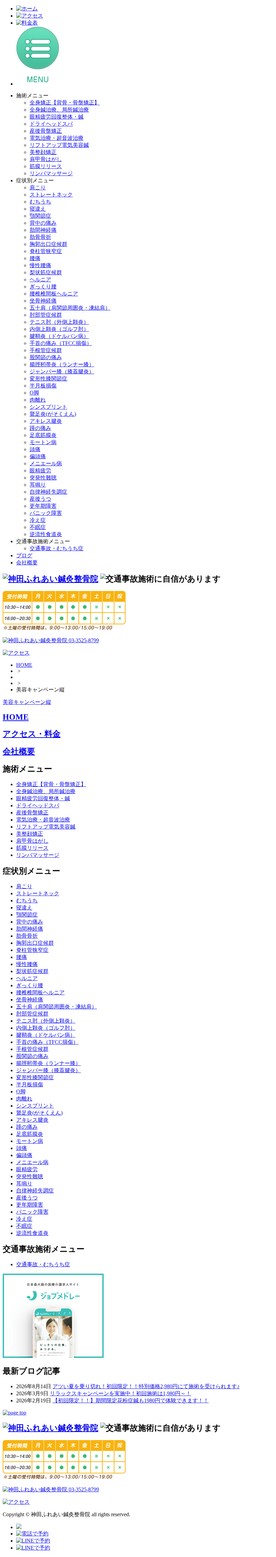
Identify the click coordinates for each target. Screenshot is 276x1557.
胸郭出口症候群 (48, 244)
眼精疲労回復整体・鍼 (56, 117)
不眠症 (38, 527)
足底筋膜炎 (43, 435)
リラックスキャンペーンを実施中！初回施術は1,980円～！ (120, 1393)
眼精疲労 (40, 470)
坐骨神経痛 (43, 301)
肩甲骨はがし (46, 159)
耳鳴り (38, 485)
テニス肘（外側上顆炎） (59, 322)
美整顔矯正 (43, 152)
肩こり (38, 187)
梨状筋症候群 (46, 272)
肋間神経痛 (43, 230)
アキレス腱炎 (46, 421)
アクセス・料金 (32, 733)
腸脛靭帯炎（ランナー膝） (62, 364)
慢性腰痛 (40, 265)
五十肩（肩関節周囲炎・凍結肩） (70, 308)
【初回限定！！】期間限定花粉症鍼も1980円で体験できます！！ (131, 1400)
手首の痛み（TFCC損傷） (61, 343)
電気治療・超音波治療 (56, 138)
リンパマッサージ (51, 173)
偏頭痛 (38, 456)
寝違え (38, 209)
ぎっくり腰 (43, 286)
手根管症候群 (46, 350)
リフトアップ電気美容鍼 (59, 145)
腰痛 (35, 258)
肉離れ (38, 400)
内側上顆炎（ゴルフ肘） (59, 329)
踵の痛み (40, 428)
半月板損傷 (43, 385)
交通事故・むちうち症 (56, 548)
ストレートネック (51, 194)
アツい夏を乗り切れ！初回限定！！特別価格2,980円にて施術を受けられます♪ (146, 1386)
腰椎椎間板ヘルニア (54, 294)
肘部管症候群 (46, 315)
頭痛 (35, 449)
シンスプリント (48, 407)
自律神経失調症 (48, 492)
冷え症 (38, 520)
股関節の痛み (46, 357)
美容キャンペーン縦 (27, 702)
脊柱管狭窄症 (46, 251)
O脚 (34, 393)
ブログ (24, 555)
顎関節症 (40, 216)
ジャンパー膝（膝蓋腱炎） (62, 371)
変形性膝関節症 (48, 378)
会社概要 (27, 562)
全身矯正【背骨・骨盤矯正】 (65, 102)
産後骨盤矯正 (46, 131)
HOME (24, 665)
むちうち (40, 202)
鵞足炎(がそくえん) (53, 414)
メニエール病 (46, 463)
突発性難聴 (43, 477)
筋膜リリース (46, 166)
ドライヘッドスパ (51, 124)
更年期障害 (43, 506)
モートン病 (43, 442)
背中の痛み (43, 223)
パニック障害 (46, 513)
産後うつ (40, 499)
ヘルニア (40, 279)
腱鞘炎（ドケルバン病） (59, 336)
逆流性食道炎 (46, 534)
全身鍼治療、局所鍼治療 (59, 110)
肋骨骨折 (40, 237)
